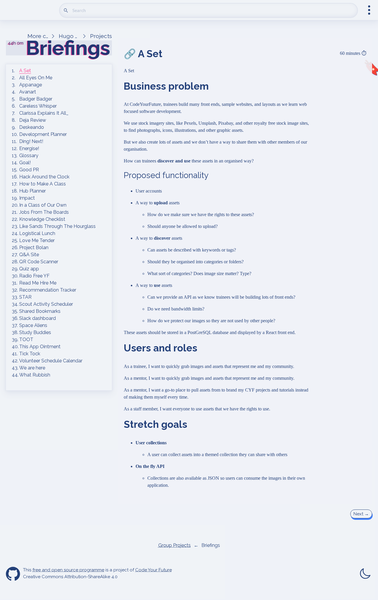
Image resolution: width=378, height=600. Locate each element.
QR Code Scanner (38, 261)
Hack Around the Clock (44, 177)
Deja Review (32, 120)
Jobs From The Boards (44, 212)
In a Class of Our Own (42, 205)
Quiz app (29, 269)
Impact (27, 198)
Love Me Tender (37, 240)
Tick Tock (29, 353)
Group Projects (174, 545)
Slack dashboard (37, 318)
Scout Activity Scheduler (46, 304)
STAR (25, 297)
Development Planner (43, 134)
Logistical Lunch (37, 233)
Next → (361, 514)
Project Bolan (33, 247)
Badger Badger (35, 99)
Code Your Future (153, 570)
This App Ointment (40, 346)
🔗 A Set (143, 54)
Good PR (29, 169)
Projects (101, 36)
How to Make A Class (42, 184)
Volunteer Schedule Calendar (50, 361)
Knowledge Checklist (42, 219)
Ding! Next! (31, 141)
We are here (32, 368)
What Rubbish (34, 375)
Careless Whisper (38, 106)
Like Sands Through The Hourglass (57, 226)
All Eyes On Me (35, 77)
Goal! (25, 162)
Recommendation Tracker (47, 290)
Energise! (29, 148)
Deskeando (31, 127)
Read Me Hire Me (37, 283)
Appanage (30, 85)
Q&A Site (29, 254)
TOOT (26, 339)
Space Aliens (33, 325)
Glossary (28, 155)
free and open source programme (68, 570)
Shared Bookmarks (40, 311)
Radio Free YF (34, 276)
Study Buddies (35, 332)
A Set (25, 70)
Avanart (27, 92)
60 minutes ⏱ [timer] (353, 53)
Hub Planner (32, 191)
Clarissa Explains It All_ (44, 113)
